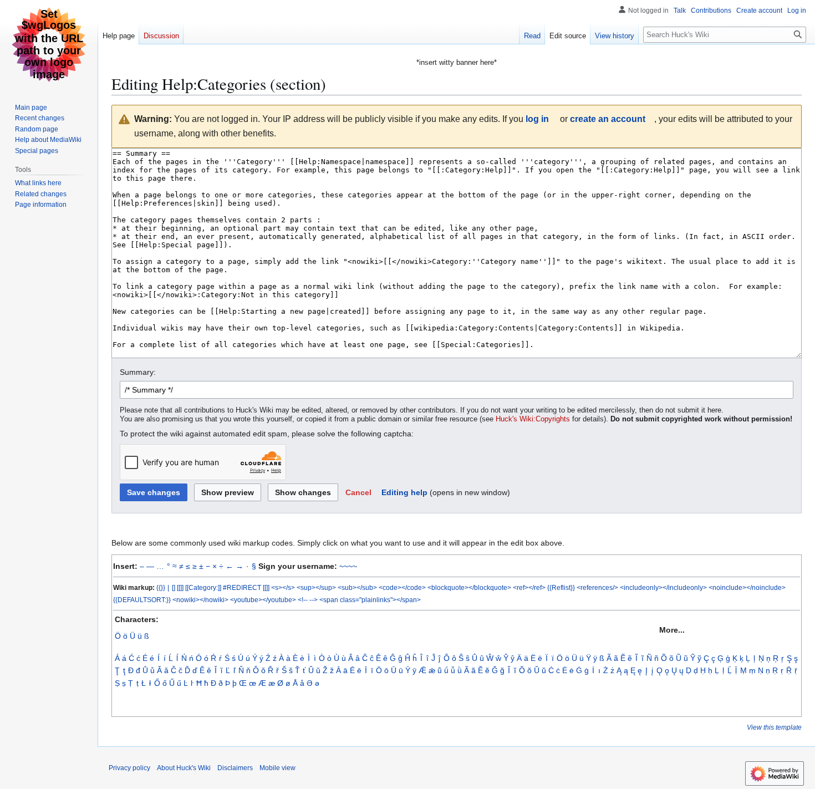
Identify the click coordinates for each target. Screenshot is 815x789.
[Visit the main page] (48, 44)
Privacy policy (129, 768)
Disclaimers (235, 768)
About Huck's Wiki (184, 768)
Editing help (404, 492)
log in (537, 119)
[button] (358, 492)
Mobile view (277, 768)
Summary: (138, 372)
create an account (607, 119)
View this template (774, 727)
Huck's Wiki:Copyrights (533, 419)
